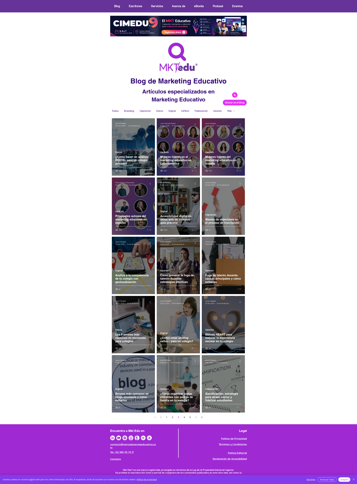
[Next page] (195, 417)
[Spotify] (124, 438)
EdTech (185, 111)
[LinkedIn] (112, 438)
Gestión (217, 111)
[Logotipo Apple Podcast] (131, 438)
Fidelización (201, 111)
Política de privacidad (147, 479)
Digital (172, 111)
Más (229, 111)
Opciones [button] (311, 479)
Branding (129, 111)
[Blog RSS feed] (234, 95)
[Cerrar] (353, 479)
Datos (159, 111)
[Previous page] (160, 417)
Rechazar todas (327, 479)
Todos (115, 111)
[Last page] (201, 417)
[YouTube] (118, 438)
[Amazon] (149, 438)
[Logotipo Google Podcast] (143, 438)
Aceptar (344, 479)
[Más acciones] (151, 124)
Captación (145, 111)
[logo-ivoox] (137, 438)
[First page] (154, 417)
